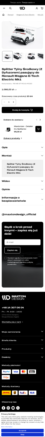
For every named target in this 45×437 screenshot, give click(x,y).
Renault (10, 15)
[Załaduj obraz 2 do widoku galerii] (18, 56)
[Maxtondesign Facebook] (3, 408)
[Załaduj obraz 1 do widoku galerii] (7, 56)
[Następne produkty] (40, 119)
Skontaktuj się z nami (11, 322)
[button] (4, 8)
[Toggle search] (10, 8)
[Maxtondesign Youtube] (13, 408)
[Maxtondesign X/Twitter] (18, 408)
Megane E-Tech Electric (25, 15)
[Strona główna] (3, 14)
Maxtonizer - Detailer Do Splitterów (23, 127)
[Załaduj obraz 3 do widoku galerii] (30, 56)
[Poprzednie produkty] (36, 119)
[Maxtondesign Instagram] (8, 408)
